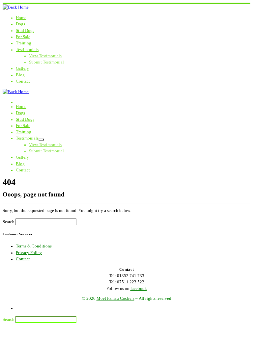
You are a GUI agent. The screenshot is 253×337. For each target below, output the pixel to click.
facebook (138, 288)
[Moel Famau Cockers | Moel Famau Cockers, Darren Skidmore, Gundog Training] (16, 7)
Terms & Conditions (34, 246)
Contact (23, 259)
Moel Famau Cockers (115, 298)
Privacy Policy (29, 252)
